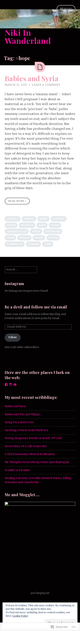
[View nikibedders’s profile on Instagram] (10, 384)
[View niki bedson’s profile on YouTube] (15, 384)
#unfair (33, 244)
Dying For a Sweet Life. (19, 422)
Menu (68, 9)
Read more (17, 201)
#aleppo (12, 218)
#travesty (14, 244)
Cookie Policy (20, 615)
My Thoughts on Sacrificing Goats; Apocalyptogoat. (37, 462)
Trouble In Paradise (17, 470)
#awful (28, 218)
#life (42, 225)
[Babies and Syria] (40, 67)
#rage (38, 237)
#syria (53, 237)
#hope (11, 225)
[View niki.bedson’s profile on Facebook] (6, 384)
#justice (27, 225)
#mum (36, 231)
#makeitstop (16, 231)
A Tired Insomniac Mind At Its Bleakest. (30, 454)
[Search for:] (21, 269)
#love (54, 225)
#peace (24, 237)
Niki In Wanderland (28, 36)
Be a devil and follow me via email (36, 306)
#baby (43, 218)
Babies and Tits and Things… (23, 414)
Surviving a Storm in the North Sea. (27, 430)
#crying (58, 218)
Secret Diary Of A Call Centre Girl (25, 446)
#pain (10, 237)
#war (48, 244)
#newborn (53, 231)
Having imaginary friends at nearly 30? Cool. (34, 438)
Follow (12, 337)
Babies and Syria (31, 78)
